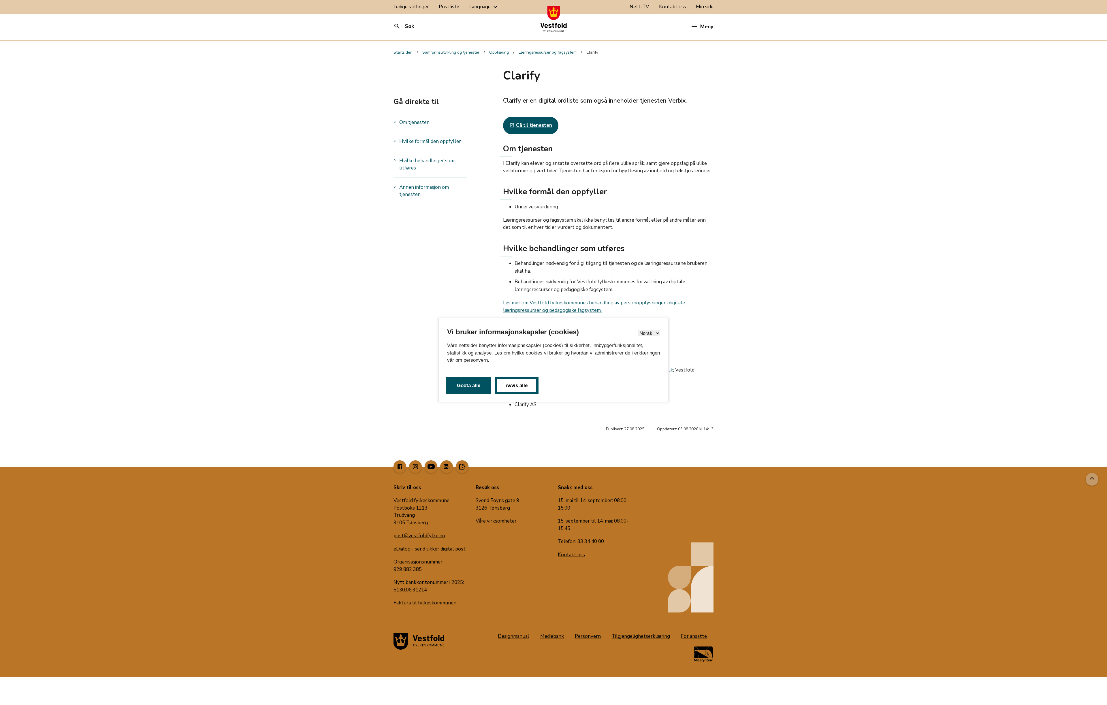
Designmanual (513, 636)
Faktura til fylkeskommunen (425, 603)
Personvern (588, 636)
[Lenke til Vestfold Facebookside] (400, 466)
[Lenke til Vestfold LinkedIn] (446, 466)
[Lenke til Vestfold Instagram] (415, 466)
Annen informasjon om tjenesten (424, 191)
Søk (404, 26)
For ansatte (694, 636)
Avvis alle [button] (517, 385)
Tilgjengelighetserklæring (641, 636)
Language (484, 6)
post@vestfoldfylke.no (419, 535)
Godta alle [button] (468, 385)
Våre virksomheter (496, 521)
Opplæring (499, 52)
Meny (706, 26)
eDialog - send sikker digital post (430, 549)
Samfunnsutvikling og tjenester (450, 52)
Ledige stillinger (411, 6)
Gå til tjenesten (530, 125)
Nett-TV (639, 6)
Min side (704, 6)
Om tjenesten (414, 122)
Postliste (449, 6)
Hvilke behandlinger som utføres (426, 164)
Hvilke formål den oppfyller (430, 141)
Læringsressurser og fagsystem (548, 52)
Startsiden (403, 52)
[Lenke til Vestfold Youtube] (431, 466)
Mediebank (552, 636)
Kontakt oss (672, 6)
